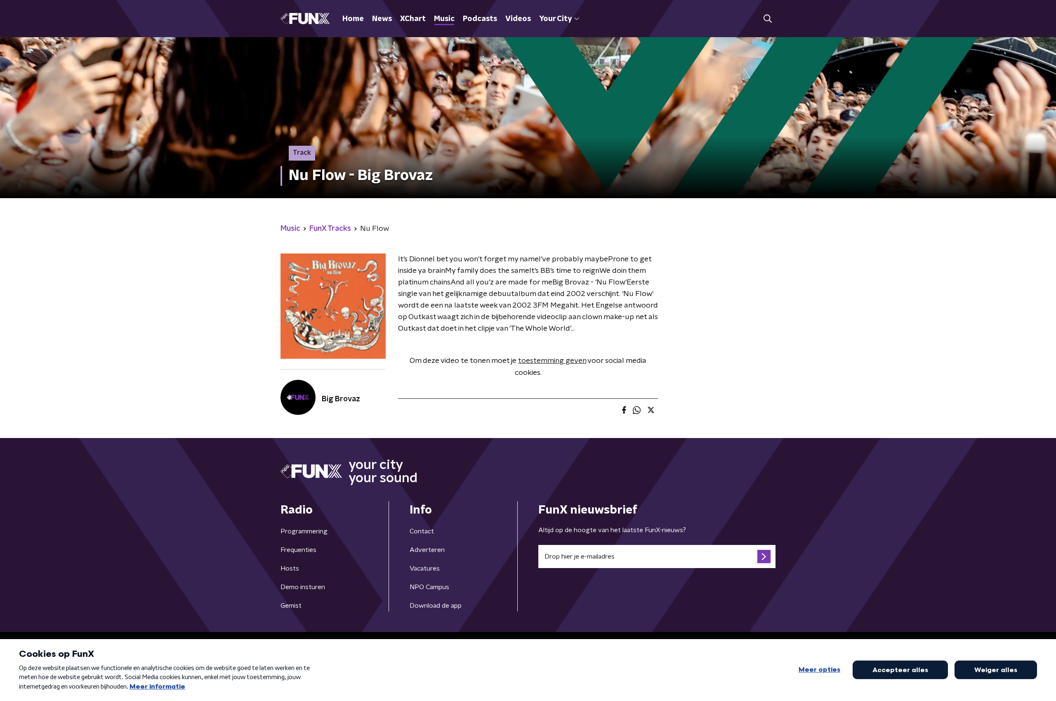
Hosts (289, 568)
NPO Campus (429, 587)
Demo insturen (302, 587)
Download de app (436, 605)
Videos (518, 19)
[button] (767, 18)
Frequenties (298, 550)
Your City (555, 19)
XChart (413, 19)
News (382, 19)
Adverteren (427, 550)
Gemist (291, 605)
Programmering (304, 531)
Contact (422, 531)
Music (444, 19)
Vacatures (425, 568)
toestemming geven (552, 361)
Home (353, 19)
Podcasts (480, 19)
